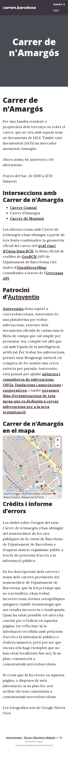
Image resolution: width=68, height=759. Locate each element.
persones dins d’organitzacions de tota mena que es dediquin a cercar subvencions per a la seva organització (31, 401)
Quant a (59, 4)
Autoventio (23, 297)
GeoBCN (29, 256)
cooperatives (15, 390)
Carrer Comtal (23, 207)
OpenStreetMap (31, 267)
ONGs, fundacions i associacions (32, 384)
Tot (56, 10)
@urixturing (14, 737)
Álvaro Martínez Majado (39, 737)
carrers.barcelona (19, 7)
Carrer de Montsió (27, 218)
